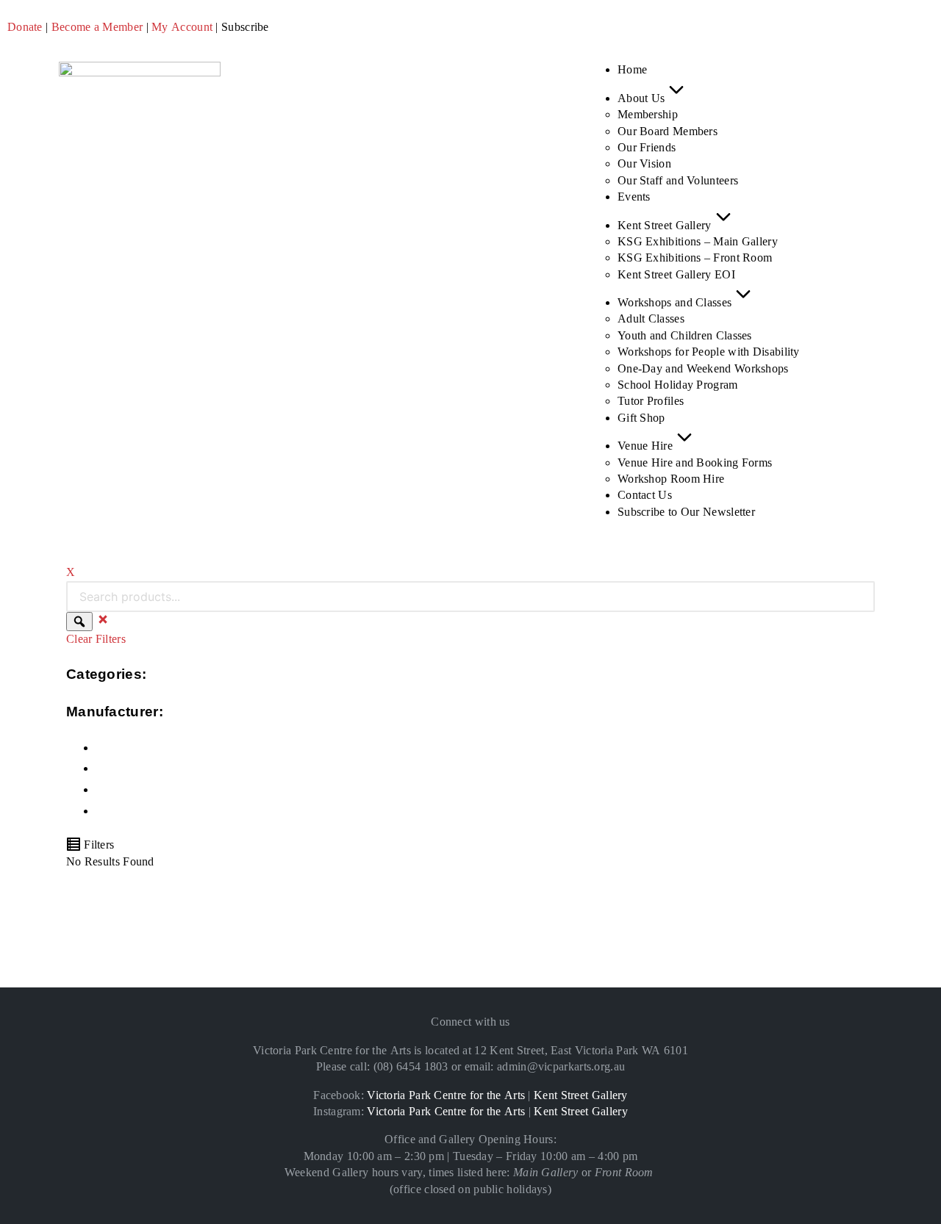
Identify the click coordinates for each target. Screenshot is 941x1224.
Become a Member (97, 27)
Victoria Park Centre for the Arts (446, 1095)
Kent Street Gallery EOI (676, 274)
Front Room (624, 1172)
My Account (181, 27)
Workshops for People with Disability (709, 351)
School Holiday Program (678, 384)
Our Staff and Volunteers (678, 180)
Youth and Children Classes (685, 335)
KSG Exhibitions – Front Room (695, 257)
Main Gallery (546, 1172)
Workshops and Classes (674, 302)
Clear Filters (96, 639)
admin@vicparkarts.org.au (561, 1066)
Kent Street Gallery (665, 225)
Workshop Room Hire (671, 478)
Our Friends (647, 147)
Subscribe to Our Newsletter (686, 511)
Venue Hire (645, 445)
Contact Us (645, 495)
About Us (641, 98)
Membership (648, 114)
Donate (25, 27)
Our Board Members (668, 131)
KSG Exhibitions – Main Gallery (698, 241)
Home (632, 69)
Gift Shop (641, 417)
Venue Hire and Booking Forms (695, 462)
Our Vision (644, 163)
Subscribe (245, 27)
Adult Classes (651, 318)
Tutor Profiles (651, 401)
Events (634, 196)
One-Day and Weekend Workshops (703, 368)
